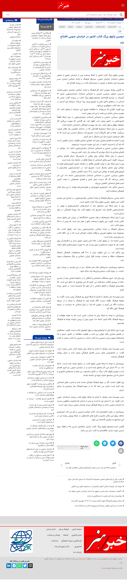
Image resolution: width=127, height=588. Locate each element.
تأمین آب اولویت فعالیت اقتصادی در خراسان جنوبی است (40, 301)
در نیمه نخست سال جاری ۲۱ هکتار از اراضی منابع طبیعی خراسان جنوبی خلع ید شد (40, 186)
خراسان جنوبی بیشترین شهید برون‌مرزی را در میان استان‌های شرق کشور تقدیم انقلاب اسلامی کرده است (14, 368)
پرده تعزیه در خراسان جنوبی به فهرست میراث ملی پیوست (41, 142)
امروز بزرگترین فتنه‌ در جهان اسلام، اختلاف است (41, 223)
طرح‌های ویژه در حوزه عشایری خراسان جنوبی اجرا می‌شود (40, 327)
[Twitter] (25, 565)
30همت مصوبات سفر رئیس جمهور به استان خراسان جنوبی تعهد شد (95, 491)
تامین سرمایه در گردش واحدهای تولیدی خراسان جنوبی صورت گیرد (14, 297)
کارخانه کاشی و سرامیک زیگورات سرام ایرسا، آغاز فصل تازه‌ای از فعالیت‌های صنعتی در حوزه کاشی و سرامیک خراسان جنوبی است (14, 248)
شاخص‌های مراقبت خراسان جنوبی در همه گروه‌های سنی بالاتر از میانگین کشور (15, 350)
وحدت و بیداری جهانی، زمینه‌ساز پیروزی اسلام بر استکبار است (98, 505)
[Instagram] (30, 565)
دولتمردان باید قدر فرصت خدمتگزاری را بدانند (104, 496)
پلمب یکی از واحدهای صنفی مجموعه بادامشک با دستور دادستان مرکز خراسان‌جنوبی (96, 480)
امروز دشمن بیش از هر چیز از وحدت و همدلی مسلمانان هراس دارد (41, 407)
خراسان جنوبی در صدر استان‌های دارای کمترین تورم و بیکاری (40, 450)
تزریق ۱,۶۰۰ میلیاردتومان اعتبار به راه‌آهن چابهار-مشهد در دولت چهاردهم (41, 279)
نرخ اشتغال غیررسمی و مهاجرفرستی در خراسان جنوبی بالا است (41, 76)
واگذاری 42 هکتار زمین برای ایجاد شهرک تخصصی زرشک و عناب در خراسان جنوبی (41, 37)
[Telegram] (14, 565)
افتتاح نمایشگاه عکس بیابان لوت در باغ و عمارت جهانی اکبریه (41, 244)
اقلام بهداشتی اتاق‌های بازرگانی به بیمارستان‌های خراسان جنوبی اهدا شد (41, 318)
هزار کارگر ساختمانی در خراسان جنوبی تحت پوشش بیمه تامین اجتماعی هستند (40, 310)
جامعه (70, 27)
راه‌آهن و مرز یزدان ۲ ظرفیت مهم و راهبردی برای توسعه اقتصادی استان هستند (40, 386)
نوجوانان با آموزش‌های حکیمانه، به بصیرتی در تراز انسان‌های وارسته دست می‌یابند (41, 151)
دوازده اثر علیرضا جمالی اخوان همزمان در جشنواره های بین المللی (96, 486)
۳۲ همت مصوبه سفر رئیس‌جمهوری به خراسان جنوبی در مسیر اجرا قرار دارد (14, 320)
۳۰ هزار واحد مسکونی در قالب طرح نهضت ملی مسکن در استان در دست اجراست (40, 458)
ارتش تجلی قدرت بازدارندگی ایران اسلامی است (40, 160)
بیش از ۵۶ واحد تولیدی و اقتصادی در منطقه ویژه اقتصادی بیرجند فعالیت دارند (13, 266)
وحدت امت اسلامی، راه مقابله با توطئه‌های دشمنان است (40, 394)
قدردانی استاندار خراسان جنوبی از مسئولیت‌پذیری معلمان (40, 168)
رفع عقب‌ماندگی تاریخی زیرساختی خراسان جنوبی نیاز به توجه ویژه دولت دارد (40, 437)
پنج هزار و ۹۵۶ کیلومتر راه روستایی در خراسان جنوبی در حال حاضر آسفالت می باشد (40, 264)
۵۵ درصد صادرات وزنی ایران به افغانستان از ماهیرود (41, 444)
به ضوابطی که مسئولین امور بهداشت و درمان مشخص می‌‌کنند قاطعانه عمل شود (40, 94)
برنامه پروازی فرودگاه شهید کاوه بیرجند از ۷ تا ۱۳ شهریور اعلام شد (96, 500)
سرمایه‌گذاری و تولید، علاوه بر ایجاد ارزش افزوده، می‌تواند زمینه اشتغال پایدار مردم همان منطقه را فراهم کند (13, 282)
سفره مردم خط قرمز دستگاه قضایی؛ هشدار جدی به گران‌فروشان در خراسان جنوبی (42, 66)
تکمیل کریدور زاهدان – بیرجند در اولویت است (40, 400)
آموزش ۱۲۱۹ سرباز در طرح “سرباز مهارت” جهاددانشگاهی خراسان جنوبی (40, 253)
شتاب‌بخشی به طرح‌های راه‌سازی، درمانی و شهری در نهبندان (14, 308)
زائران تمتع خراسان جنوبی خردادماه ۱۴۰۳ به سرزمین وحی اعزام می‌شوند (40, 176)
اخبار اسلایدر (100, 27)
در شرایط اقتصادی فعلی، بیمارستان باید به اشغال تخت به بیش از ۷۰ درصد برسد (14, 334)
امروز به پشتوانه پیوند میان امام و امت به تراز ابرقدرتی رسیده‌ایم (41, 209)
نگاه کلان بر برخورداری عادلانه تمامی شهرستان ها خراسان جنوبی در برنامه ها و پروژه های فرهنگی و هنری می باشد (40, 232)
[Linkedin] (8, 565)
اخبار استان (112, 27)
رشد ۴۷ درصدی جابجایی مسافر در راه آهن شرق (40, 216)
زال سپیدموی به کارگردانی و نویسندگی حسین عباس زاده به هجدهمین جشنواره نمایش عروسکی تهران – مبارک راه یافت (40, 290)
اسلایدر (79, 27)
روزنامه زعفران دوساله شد (39, 272)
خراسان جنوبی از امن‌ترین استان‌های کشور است (43, 421)
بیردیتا (103, 568)
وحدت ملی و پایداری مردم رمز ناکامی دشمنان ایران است (41, 415)
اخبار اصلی (88, 27)
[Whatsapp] (19, 565)
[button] (121, 443)
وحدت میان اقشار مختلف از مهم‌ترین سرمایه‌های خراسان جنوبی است (40, 428)
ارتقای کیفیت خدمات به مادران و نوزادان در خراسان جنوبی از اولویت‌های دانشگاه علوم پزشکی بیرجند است (40, 198)
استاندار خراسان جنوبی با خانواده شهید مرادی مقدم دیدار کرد (40, 84)
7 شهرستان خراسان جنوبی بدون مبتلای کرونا (41, 134)
